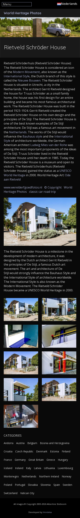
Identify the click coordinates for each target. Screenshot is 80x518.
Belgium (32, 443)
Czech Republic (24, 451)
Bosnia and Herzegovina (54, 443)
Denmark (41, 451)
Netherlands (18, 132)
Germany (20, 459)
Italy (28, 468)
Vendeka (47, 512)
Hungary (63, 459)
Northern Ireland (49, 476)
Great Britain (36, 459)
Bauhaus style (32, 136)
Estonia (54, 451)
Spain (56, 484)
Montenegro (11, 476)
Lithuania (49, 468)
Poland (8, 484)
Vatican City (27, 493)
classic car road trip (42, 192)
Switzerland (10, 493)
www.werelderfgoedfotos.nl (23, 187)
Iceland (8, 468)
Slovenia (46, 484)
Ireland (19, 468)
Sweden (67, 484)
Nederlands (69, 4)
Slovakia (33, 484)
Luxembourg (65, 468)
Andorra (8, 443)
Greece (51, 459)
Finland (66, 451)
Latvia (37, 468)
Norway (66, 476)
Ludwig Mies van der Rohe (48, 145)
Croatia (8, 451)
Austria (20, 443)
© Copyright (53, 187)
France (8, 459)
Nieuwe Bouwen (29, 80)
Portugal (20, 484)
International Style (17, 76)
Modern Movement (26, 72)
